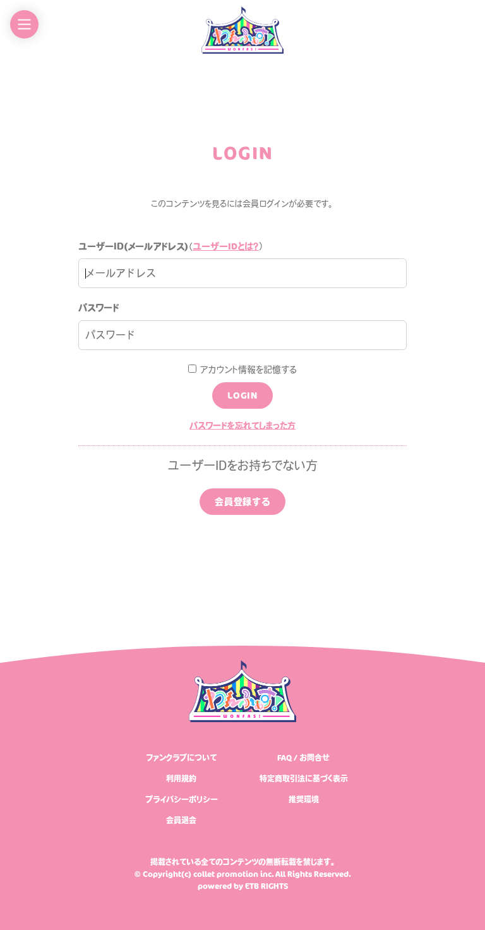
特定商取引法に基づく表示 (304, 778)
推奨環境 (304, 799)
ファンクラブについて (182, 757)
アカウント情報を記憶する (246, 369)
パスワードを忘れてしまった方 (242, 425)
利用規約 (181, 778)
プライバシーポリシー (181, 799)
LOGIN (242, 395)
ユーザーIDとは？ (226, 246)
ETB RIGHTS (266, 886)
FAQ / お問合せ (303, 757)
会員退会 (181, 820)
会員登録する (242, 501)
